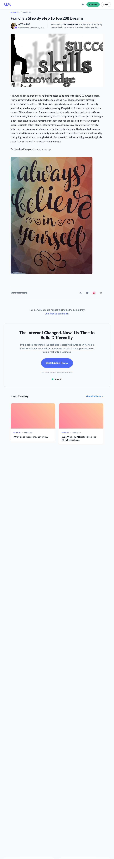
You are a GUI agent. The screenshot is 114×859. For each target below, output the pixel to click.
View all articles (94, 396)
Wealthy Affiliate (71, 24)
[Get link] (100, 293)
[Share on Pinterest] (94, 293)
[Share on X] (80, 293)
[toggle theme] (83, 4)
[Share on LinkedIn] (87, 293)
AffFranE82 (24, 24)
